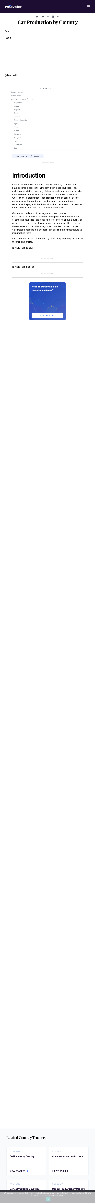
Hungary (17, 137)
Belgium (17, 110)
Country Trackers (21, 156)
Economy (38, 156)
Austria (16, 106)
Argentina (18, 103)
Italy (15, 148)
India (16, 141)
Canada (17, 117)
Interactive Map (17, 92)
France (16, 130)
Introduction (16, 96)
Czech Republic (20, 120)
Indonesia (18, 144)
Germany (17, 134)
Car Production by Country (22, 99)
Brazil (16, 113)
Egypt (16, 123)
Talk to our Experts (48, 315)
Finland (17, 127)
